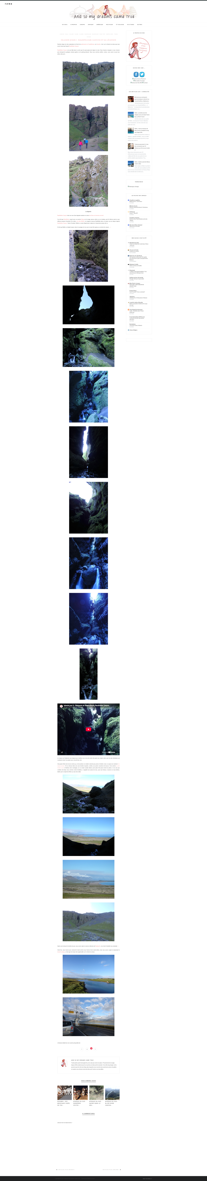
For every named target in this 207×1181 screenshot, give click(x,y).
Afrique (90, 24)
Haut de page (147, 1178)
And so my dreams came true (82, 1060)
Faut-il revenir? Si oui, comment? (137, 292)
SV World (132, 212)
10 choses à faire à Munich (136, 325)
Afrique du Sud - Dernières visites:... (79, 1103)
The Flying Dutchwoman (136, 309)
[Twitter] (142, 77)
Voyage (89, 36)
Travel (116, 34)
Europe (82, 24)
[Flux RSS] (136, 82)
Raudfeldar (88, 34)
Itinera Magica (133, 330)
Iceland (71, 34)
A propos (74, 24)
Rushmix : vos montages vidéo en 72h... (63, 1103)
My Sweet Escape (134, 242)
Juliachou (132, 296)
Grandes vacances (134, 217)
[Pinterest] (139, 78)
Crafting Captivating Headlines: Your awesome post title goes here (138, 272)
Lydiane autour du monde (136, 277)
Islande (81, 34)
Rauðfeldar (95, 34)
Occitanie (130, 24)
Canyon (62, 34)
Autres (139, 24)
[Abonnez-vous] (139, 80)
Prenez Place (133, 290)
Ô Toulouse (120, 24)
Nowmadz (132, 270)
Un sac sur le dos (134, 250)
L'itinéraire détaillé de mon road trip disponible (68, 1043)
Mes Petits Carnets (135, 283)
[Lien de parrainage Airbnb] (133, 186)
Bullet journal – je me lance (136, 201)
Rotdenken (133, 324)
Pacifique (109, 24)
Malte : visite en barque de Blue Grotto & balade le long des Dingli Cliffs (142, 130)
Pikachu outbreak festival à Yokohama (139, 207)
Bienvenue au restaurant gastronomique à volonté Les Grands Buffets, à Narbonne (142, 99)
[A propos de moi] (139, 59)
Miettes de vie (133, 206)
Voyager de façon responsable (137, 278)
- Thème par (76, 1178)
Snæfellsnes (109, 34)
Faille (66, 34)
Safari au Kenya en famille (136, 265)
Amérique (100, 24)
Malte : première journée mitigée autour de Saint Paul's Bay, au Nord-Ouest (142, 114)
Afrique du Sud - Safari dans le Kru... (95, 1103)
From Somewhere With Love (137, 317)
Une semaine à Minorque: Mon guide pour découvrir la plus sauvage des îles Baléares (139, 258)
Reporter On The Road (136, 255)
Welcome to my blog (134, 226)
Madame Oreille (134, 264)
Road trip (102, 34)
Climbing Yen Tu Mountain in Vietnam (138, 297)
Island (76, 34)
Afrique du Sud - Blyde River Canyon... (111, 1103)
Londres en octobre (134, 251)
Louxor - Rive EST (134, 213)
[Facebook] (136, 77)
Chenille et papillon (135, 200)
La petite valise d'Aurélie (136, 302)
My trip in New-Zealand (136, 225)
